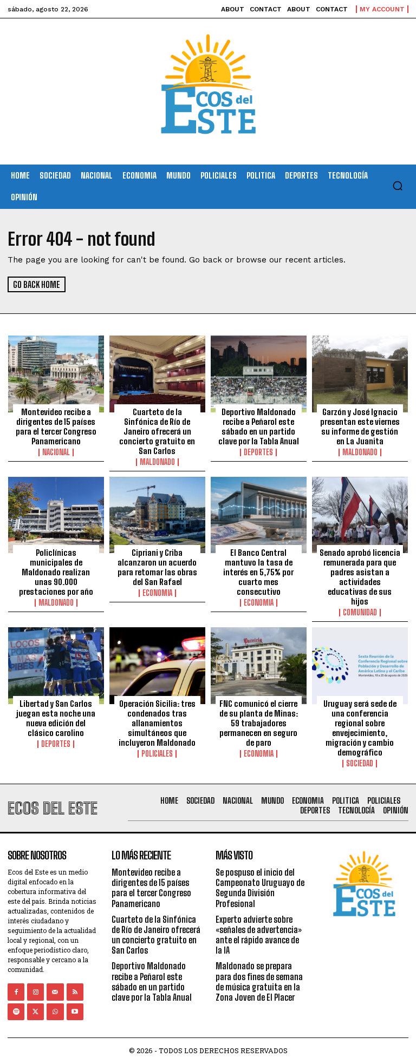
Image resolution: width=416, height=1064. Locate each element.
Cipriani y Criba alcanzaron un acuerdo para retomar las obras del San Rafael (157, 567)
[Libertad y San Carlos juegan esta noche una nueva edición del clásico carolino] (56, 665)
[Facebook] (16, 991)
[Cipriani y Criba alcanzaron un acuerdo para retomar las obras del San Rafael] (157, 515)
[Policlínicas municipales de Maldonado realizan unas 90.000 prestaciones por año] (56, 515)
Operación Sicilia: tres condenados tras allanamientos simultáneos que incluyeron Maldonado (157, 723)
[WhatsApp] (55, 1011)
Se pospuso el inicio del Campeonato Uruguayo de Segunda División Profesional (260, 888)
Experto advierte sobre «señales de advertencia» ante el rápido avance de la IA (259, 935)
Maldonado (157, 462)
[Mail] (55, 991)
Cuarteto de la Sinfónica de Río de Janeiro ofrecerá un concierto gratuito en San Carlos (157, 431)
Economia (157, 593)
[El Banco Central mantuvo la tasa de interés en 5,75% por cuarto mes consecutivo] (259, 515)
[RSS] (75, 991)
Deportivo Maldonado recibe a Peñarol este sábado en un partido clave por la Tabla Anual (258, 426)
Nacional (56, 452)
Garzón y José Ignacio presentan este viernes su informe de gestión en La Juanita (360, 426)
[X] (35, 1011)
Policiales (157, 754)
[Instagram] (35, 991)
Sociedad (359, 763)
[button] (397, 185)
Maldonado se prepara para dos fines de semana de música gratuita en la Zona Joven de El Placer (259, 981)
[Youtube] (75, 1011)
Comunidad (360, 612)
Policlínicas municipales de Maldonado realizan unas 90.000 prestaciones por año (56, 572)
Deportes (258, 452)
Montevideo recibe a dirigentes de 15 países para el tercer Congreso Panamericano (56, 426)
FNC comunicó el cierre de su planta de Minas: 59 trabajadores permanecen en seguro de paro (258, 723)
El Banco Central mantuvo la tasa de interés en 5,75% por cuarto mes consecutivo (258, 572)
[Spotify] (16, 1011)
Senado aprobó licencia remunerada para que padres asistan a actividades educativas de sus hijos (360, 577)
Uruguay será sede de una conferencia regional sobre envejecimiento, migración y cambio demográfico (359, 728)
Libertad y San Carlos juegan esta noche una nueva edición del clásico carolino (55, 718)
